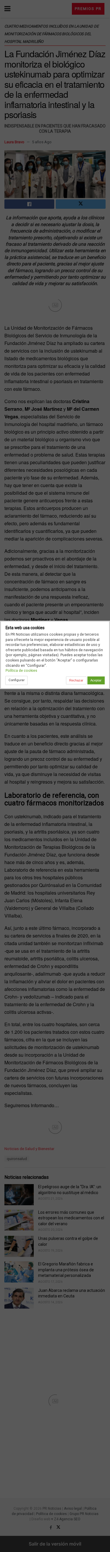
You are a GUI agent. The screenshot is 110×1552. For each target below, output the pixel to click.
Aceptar (95, 680)
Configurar (17, 680)
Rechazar (76, 680)
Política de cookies (21, 670)
